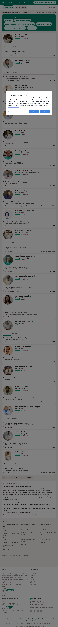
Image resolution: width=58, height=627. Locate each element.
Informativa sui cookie (13, 107)
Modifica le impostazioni (15, 112)
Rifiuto (34, 111)
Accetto (45, 111)
